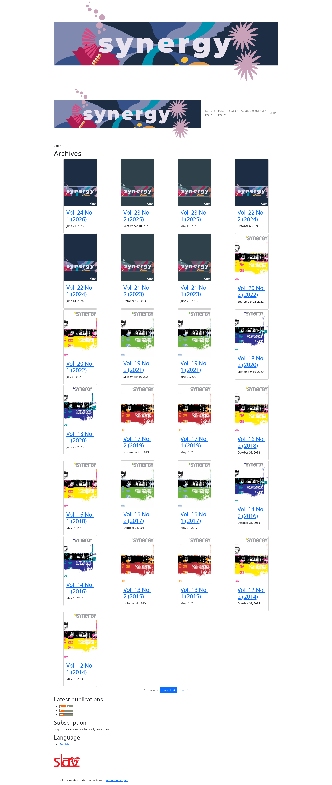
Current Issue (210, 113)
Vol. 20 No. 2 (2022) (251, 291)
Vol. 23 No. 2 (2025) (137, 216)
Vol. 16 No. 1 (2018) (80, 518)
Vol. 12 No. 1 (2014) (80, 669)
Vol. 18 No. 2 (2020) (251, 361)
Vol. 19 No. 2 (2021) (137, 366)
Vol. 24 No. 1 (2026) (80, 216)
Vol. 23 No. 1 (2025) (194, 216)
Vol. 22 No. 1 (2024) (80, 291)
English (64, 744)
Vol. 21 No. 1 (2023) (194, 291)
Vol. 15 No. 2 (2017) (137, 517)
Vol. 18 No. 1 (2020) (80, 437)
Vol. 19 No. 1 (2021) (194, 366)
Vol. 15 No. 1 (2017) (194, 517)
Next (184, 690)
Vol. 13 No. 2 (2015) (137, 593)
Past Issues (222, 113)
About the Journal (253, 111)
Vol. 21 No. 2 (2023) (137, 291)
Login (273, 113)
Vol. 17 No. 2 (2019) (137, 442)
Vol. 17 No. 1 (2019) (194, 442)
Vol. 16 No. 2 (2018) (251, 442)
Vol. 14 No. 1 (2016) (80, 588)
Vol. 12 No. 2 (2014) (251, 593)
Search (233, 111)
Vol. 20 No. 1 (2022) (80, 367)
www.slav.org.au (117, 780)
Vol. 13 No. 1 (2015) (194, 593)
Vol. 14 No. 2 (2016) (251, 512)
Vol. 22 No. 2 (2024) (251, 216)
